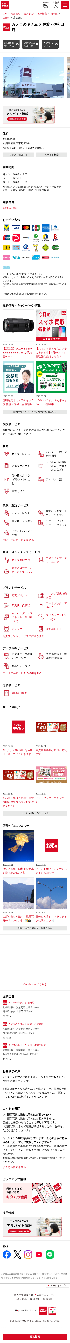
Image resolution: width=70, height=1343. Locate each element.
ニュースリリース (46, 1294)
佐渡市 (6, 17)
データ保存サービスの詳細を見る (22, 673)
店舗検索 (46, 2)
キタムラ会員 (56, 2)
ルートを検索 (52, 154)
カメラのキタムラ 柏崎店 (21, 1002)
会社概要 (22, 1299)
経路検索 (35, 1336)
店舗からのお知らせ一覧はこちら (35, 928)
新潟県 (54, 13)
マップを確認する (18, 154)
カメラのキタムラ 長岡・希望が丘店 (27, 1045)
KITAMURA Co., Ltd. (28, 1321)
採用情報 (35, 1299)
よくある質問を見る (14, 1167)
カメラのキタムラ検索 (35, 13)
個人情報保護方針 (23, 1294)
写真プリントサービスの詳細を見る (23, 636)
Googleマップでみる (35, 984)
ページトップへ (58, 1285)
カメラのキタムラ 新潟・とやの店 (25, 1024)
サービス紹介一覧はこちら (35, 813)
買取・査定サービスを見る (18, 540)
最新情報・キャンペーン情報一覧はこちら (35, 412)
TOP (5, 13)
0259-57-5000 (10, 208)
